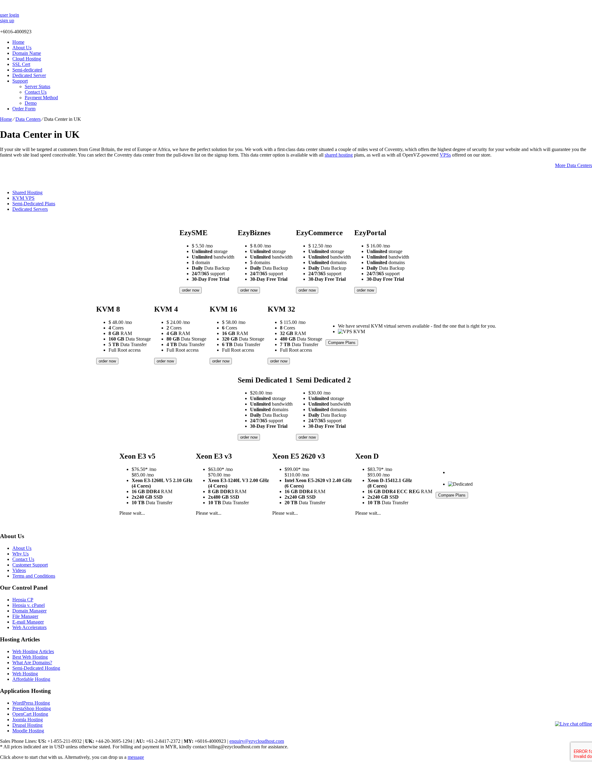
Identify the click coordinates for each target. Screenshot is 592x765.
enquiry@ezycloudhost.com (256, 741)
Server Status (37, 86)
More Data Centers (573, 165)
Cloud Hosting (26, 58)
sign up (7, 20)
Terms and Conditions (33, 576)
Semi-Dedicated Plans (33, 203)
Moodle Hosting (28, 730)
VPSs (445, 155)
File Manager (25, 616)
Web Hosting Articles (33, 651)
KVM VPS (23, 198)
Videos (19, 570)
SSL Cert (21, 64)
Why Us (20, 553)
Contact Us (36, 92)
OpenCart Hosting (30, 714)
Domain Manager (29, 610)
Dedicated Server (29, 75)
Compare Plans (342, 342)
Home (18, 42)
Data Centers (28, 119)
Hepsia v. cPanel (28, 605)
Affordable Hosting (31, 679)
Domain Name (26, 53)
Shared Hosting (27, 192)
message (136, 757)
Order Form (23, 108)
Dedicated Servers (30, 209)
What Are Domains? (32, 662)
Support (20, 81)
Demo (31, 103)
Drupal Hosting (27, 725)
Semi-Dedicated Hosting (36, 668)
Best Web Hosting (30, 657)
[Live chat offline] (573, 724)
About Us (21, 47)
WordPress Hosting (31, 703)
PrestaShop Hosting (31, 708)
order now (190, 290)
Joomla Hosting (27, 719)
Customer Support (30, 564)
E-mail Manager (28, 621)
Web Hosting (25, 673)
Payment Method (41, 97)
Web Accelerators (29, 627)
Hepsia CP (22, 599)
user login (9, 15)
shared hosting (339, 155)
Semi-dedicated (27, 69)
